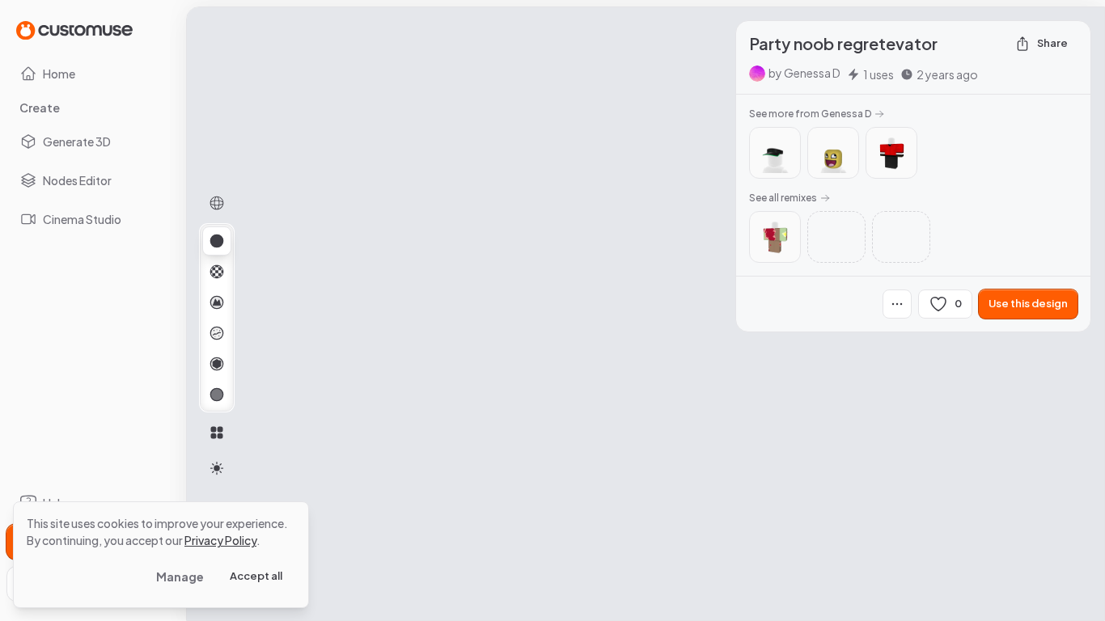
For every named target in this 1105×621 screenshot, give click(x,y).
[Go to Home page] (74, 29)
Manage (180, 576)
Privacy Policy (220, 540)
